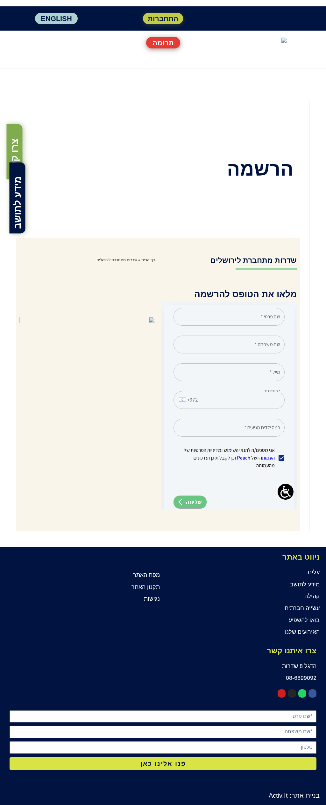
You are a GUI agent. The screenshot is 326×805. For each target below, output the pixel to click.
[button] (56, 42)
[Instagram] (264, 17)
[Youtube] (253, 17)
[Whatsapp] (275, 17)
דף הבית (148, 260)
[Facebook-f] (285, 17)
